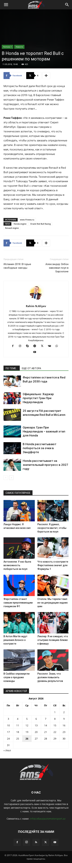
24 (8, 738)
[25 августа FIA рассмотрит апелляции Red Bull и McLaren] (12, 415)
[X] (43, 346)
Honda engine (20, 223)
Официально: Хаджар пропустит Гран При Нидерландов (38, 398)
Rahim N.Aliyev (36, 306)
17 (8, 732)
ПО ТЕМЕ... (12, 368)
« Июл (7, 750)
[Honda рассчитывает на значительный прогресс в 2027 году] (12, 465)
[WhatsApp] (58, 346)
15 (54, 725)
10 (8, 725)
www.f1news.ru (27, 219)
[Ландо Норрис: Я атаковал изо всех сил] (19, 510)
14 (45, 725)
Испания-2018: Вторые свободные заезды (17, 266)
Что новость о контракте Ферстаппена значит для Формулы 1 (52, 565)
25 (17, 738)
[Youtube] (36, 352)
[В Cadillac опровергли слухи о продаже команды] (19, 660)
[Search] (67, 4)
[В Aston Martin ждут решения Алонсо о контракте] (19, 622)
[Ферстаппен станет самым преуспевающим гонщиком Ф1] (19, 585)
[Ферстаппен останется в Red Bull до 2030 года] (12, 381)
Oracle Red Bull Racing (40, 223)
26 (27, 738)
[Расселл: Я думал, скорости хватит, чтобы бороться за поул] (53, 510)
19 (27, 732)
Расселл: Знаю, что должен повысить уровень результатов (50, 677)
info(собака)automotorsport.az (48, 818)
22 (54, 732)
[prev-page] (5, 478)
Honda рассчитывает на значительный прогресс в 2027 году (45, 464)
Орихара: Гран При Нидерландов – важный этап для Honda (44, 431)
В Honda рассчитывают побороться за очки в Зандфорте (39, 448)
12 (27, 725)
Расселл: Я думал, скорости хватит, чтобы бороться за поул (51, 528)
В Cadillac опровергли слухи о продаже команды (16, 677)
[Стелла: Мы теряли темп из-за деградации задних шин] (53, 585)
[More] (46, 75)
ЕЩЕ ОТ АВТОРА (31, 368)
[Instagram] (21, 346)
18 (17, 732)
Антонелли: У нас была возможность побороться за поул (17, 565)
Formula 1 (7, 47)
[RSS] (36, 842)
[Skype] (29, 346)
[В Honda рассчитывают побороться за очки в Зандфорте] (12, 448)
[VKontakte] (51, 346)
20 (36, 732)
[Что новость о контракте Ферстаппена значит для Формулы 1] (53, 548)
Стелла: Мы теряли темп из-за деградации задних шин (52, 603)
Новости (19, 47)
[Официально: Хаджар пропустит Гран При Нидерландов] (12, 398)
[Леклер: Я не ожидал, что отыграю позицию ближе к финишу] (53, 622)
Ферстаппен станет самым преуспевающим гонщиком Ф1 (18, 603)
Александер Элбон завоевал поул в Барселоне (57, 268)
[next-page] (11, 478)
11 (17, 725)
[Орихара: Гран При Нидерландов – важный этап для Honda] (12, 431)
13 (36, 725)
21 (45, 732)
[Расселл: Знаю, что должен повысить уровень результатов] (53, 660)
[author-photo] (36, 301)
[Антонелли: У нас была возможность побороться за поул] (19, 548)
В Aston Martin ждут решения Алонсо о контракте (15, 640)
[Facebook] (14, 346)
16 (64, 725)
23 (64, 732)
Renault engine (12, 228)
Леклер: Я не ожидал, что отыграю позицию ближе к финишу (52, 640)
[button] (6, 4)
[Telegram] (36, 346)
